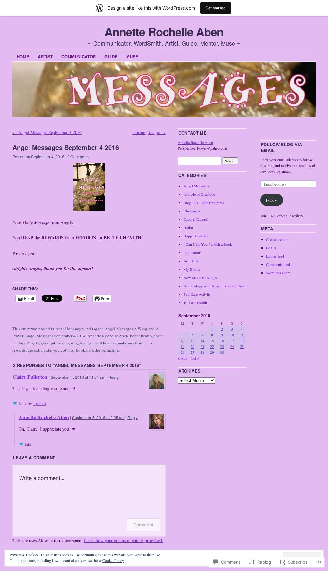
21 (202, 346)
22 (212, 346)
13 (192, 340)
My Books (192, 269)
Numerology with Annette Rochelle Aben (215, 285)
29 (212, 352)
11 (242, 334)
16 (222, 340)
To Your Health (195, 302)
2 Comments (78, 156)
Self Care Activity (197, 294)
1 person (39, 403)
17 (232, 340)
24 (232, 346)
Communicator (79, 57)
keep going (68, 343)
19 (182, 346)
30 (222, 352)
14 (202, 340)
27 (192, 352)
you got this (63, 350)
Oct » (195, 357)
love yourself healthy (98, 343)
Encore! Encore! (196, 219)
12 (182, 340)
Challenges (192, 210)
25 (242, 346)
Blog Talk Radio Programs (204, 202)
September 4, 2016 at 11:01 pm (78, 377)
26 (182, 352)
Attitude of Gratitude (199, 194)
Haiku (188, 227)
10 (232, 334)
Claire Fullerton (29, 376)
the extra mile (39, 350)
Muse (132, 57)
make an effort (130, 343)
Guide (111, 57)
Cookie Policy (113, 560)
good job (48, 343)
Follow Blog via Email (281, 147)
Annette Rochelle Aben (163, 31)
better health (141, 336)
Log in (271, 247)
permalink (110, 350)
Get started (215, 7)
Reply (113, 377)
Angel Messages (69, 329)
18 (242, 340)
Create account (277, 239)
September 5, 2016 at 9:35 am (98, 417)
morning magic (149, 132)
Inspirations (192, 252)
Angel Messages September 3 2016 (47, 132)
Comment (143, 524)
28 (202, 352)
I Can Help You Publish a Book (208, 244)
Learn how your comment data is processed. (123, 540)
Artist (45, 57)
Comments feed (278, 264)
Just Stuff (191, 260)
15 (212, 340)
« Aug (182, 357)
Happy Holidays (196, 235)
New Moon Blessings (200, 277)
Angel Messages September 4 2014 (55, 336)
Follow (271, 200)
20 (192, 346)
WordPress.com (278, 272)
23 (222, 346)
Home (23, 57)
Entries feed (275, 256)
